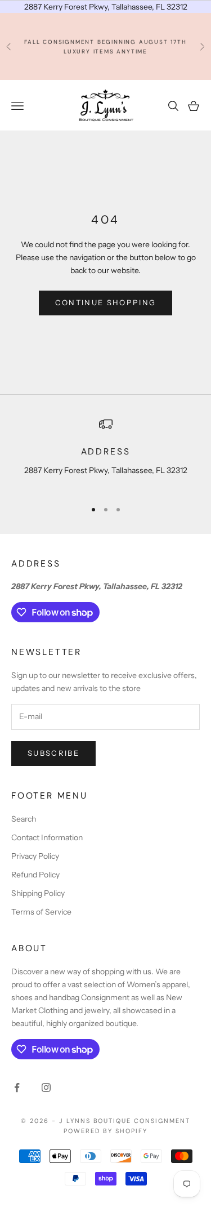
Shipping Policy (38, 893)
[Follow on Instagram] (46, 1087)
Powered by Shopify (105, 1131)
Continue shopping (105, 302)
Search (23, 819)
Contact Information (47, 837)
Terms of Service (41, 912)
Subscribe (53, 752)
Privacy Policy (35, 856)
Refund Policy (35, 875)
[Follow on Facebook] (17, 1087)
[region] (105, 453)
